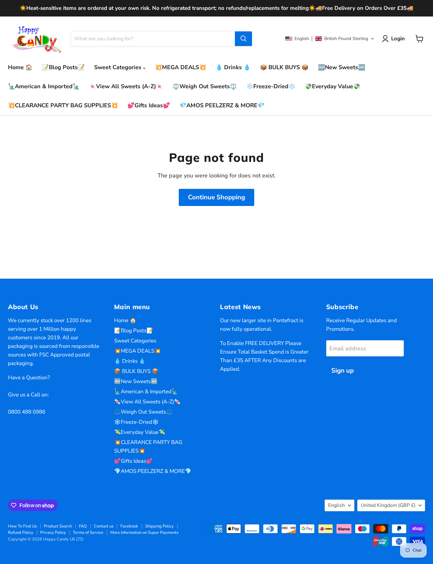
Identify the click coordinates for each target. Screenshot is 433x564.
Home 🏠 (20, 67)
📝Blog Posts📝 (63, 67)
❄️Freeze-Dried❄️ (270, 86)
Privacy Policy (53, 532)
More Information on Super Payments (144, 532)
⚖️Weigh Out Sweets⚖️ (204, 86)
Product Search (58, 526)
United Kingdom (388, 505)
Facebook (129, 526)
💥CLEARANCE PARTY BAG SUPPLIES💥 (63, 105)
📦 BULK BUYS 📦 (284, 67)
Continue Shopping (216, 197)
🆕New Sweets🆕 (341, 67)
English (336, 505)
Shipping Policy (159, 526)
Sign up (342, 370)
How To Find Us (22, 526)
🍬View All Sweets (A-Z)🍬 (126, 86)
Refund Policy (20, 532)
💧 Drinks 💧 (233, 67)
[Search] (243, 38)
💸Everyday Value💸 (332, 86)
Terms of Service (88, 532)
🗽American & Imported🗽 (44, 86)
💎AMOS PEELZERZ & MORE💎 (221, 105)
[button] (329, 39)
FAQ (83, 526)
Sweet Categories (118, 67)
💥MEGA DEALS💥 (180, 67)
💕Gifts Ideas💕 (148, 105)
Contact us (103, 526)
